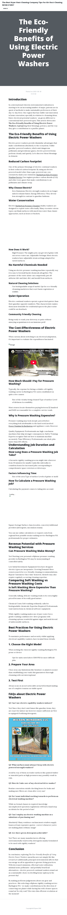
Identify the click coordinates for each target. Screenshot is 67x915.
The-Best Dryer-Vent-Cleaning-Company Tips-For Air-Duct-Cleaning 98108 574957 (32, 3)
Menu (5, 8)
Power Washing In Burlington (21, 426)
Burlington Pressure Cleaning (28, 206)
